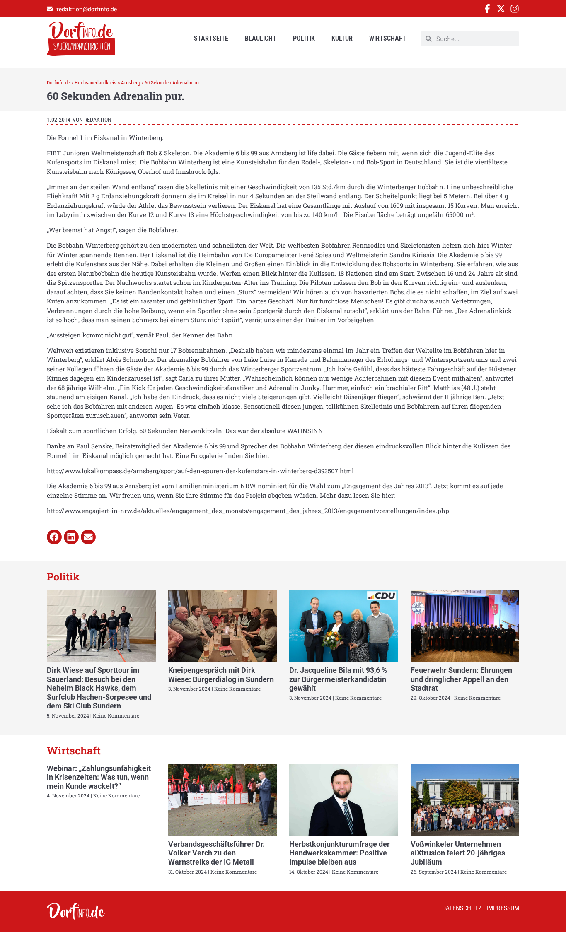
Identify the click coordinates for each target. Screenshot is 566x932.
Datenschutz (461, 908)
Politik (304, 38)
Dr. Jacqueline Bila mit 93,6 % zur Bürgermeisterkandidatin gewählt (338, 679)
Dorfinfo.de (58, 82)
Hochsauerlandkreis (95, 82)
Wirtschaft (387, 38)
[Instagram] (514, 8)
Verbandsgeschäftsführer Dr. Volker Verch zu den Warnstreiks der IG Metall (216, 853)
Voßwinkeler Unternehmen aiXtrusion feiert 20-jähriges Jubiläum (458, 853)
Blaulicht (260, 38)
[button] (54, 537)
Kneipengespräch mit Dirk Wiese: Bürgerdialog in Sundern (221, 675)
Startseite (211, 38)
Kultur (342, 38)
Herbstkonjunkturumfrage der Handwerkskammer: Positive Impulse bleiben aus (339, 853)
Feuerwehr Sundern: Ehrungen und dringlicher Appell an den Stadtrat (461, 679)
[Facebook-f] (487, 8)
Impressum (502, 908)
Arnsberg (130, 82)
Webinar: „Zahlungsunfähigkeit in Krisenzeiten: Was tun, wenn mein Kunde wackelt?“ (99, 777)
